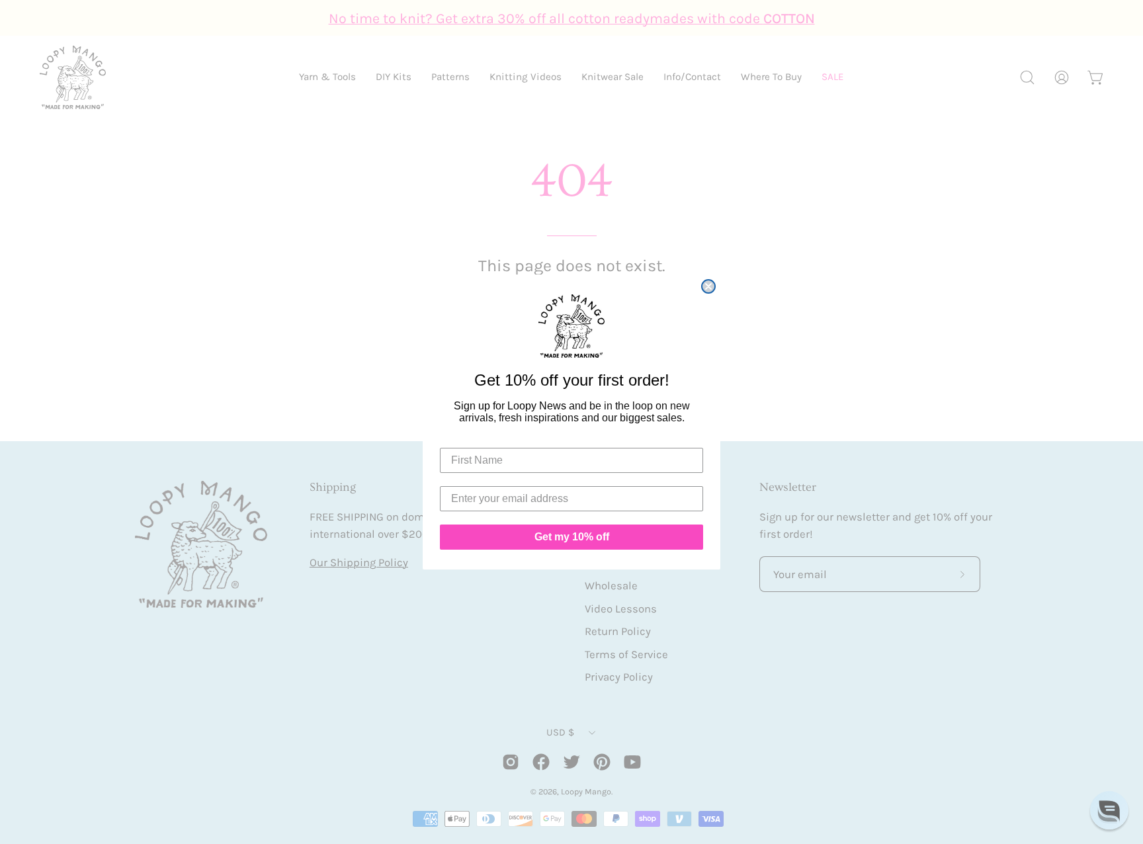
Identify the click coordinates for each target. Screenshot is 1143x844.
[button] (1109, 810)
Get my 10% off (571, 536)
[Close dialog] (708, 286)
